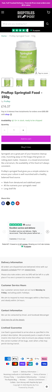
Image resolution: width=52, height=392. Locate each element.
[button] (7, 82)
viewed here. (30, 269)
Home (4, 36)
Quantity (5, 125)
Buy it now (26, 147)
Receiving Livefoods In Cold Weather (17, 374)
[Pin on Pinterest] (17, 203)
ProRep (7, 101)
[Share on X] (8, 203)
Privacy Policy (9, 377)
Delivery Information (28, 372)
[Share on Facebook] (3, 203)
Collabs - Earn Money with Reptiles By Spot (26, 382)
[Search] (47, 24)
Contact (42, 377)
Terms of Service (40, 374)
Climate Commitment (36, 379)
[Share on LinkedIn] (13, 203)
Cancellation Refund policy (27, 377)
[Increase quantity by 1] (23, 130)
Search (15, 372)
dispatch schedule (9, 269)
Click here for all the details (12, 319)
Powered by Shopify (26, 387)
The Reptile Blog (11, 379)
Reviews (23, 379)
